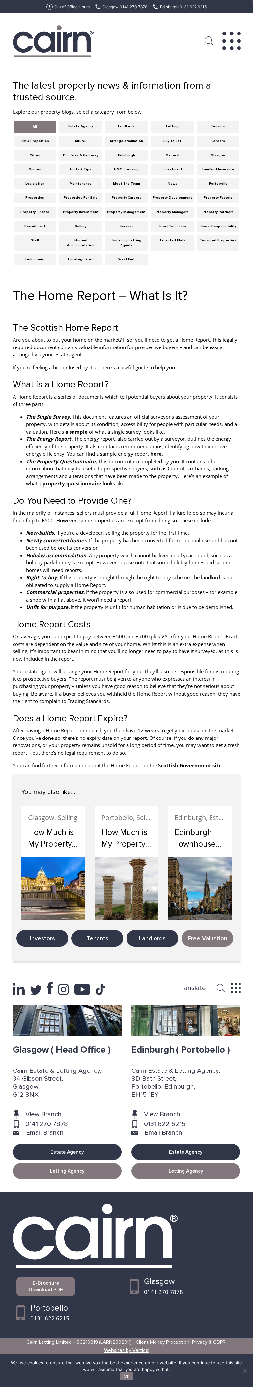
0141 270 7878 (46, 1124)
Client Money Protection (162, 1342)
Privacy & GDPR (209, 1342)
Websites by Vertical (126, 1350)
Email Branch (45, 1133)
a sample (76, 431)
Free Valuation (207, 938)
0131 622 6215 (164, 1124)
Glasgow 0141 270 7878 (124, 6)
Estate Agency (67, 1152)
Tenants (97, 938)
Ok (126, 1376)
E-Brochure (46, 1286)
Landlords (152, 938)
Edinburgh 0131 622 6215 (183, 6)
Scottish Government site (190, 765)
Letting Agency (67, 1171)
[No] (244, 1371)
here (156, 453)
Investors (42, 938)
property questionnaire (71, 483)
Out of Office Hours (72, 6)
